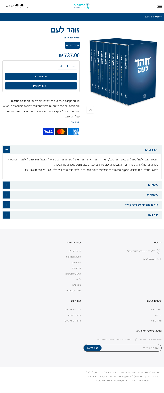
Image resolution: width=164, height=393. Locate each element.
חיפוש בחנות (156, 320)
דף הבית (158, 17)
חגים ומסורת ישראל (72, 273)
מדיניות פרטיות (74, 315)
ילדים (78, 279)
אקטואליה (76, 284)
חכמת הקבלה (75, 251)
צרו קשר (158, 315)
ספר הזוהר (76, 268)
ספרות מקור (75, 262)
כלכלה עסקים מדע (73, 290)
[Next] (90, 70)
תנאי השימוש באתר (72, 309)
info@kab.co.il (149, 259)
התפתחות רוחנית (73, 256)
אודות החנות (156, 309)
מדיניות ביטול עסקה (72, 320)
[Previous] (155, 70)
